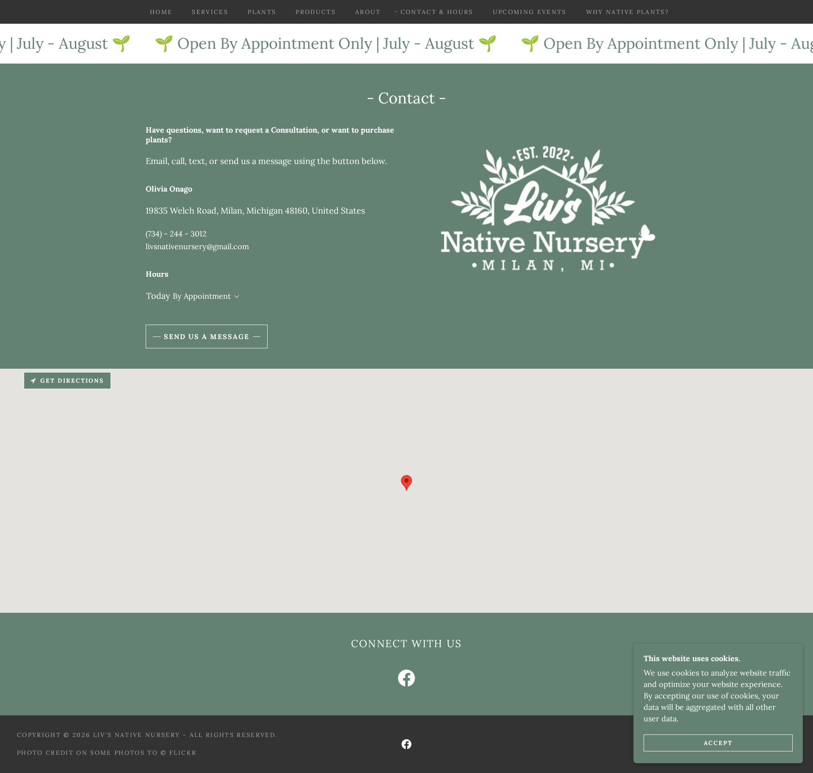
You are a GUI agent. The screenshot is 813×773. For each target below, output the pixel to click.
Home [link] (161, 12)
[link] (406, 680)
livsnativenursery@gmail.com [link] (197, 246)
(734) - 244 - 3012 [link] (176, 234)
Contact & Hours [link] (437, 12)
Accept (718, 742)
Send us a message (206, 336)
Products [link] (316, 12)
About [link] (368, 12)
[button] (235, 296)
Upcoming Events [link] (530, 12)
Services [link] (210, 12)
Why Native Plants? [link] (627, 12)
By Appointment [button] (202, 296)
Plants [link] (262, 12)
